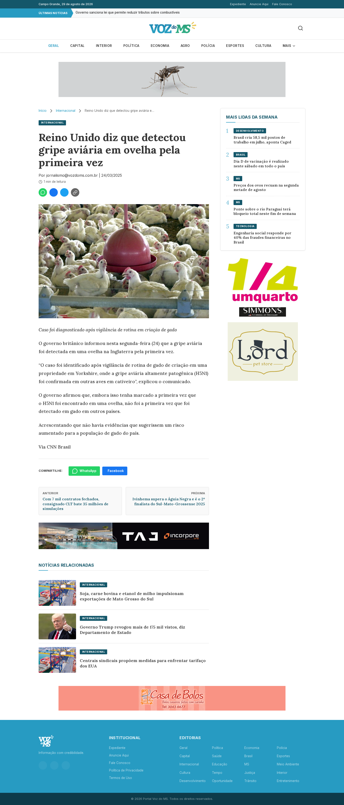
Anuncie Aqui (259, 4)
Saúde (217, 756)
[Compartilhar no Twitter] (64, 192)
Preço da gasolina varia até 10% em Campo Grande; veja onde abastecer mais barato (140, 13)
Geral (53, 46)
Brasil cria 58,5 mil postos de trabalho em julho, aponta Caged (262, 139)
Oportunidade (222, 781)
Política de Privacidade (126, 770)
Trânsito (250, 781)
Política (131, 46)
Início (43, 110)
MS (246, 764)
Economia (160, 46)
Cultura (263, 46)
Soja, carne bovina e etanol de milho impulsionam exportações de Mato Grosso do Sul (132, 596)
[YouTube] (66, 765)
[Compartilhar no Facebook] (53, 192)
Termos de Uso (120, 778)
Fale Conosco (282, 4)
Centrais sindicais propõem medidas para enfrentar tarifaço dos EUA (143, 663)
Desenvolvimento (192, 781)
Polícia (208, 46)
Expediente (238, 4)
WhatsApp (88, 471)
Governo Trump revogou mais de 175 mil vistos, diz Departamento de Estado (132, 629)
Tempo (217, 773)
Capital (77, 46)
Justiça (249, 773)
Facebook (116, 471)
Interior (104, 46)
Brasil (248, 756)
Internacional (65, 110)
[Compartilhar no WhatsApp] (43, 192)
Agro (185, 46)
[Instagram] (43, 765)
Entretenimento (288, 781)
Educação (219, 764)
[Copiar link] (75, 192)
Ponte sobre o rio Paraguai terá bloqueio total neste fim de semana (265, 211)
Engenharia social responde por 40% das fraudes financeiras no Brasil (262, 238)
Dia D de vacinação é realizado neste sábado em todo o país (261, 163)
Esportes (235, 46)
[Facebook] (54, 765)
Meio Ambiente (288, 764)
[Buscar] (300, 28)
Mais (287, 46)
